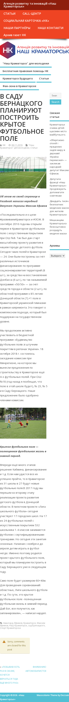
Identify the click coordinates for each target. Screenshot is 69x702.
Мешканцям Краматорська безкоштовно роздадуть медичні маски (58, 226)
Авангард (8, 623)
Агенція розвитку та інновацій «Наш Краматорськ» (30, 5)
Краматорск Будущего (18, 78)
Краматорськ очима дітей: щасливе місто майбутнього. (58, 129)
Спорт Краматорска (10, 627)
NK (4, 145)
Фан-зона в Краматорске (19, 86)
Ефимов (18, 623)
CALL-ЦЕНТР (32, 14)
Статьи (44, 78)
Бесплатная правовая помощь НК (25, 71)
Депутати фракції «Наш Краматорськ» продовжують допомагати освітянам (58, 187)
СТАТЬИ (9, 14)
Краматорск (29, 623)
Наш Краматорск (18, 625)
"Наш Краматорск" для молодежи (26, 63)
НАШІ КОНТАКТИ (50, 28)
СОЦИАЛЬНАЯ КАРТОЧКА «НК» (26, 21)
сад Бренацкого (36, 625)
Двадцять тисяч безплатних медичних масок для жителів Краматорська (59, 208)
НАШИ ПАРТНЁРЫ (17, 28)
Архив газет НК (15, 35)
